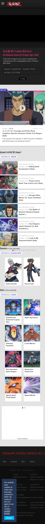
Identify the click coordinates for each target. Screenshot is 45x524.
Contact (32, 462)
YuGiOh (14, 4)
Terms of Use (14, 470)
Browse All (8, 295)
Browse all (8, 157)
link (3, 4)
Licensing (14, 462)
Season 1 (18, 152)
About (4, 462)
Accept (9, 518)
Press (23, 462)
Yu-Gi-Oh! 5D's (22, 133)
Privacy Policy (29, 470)
